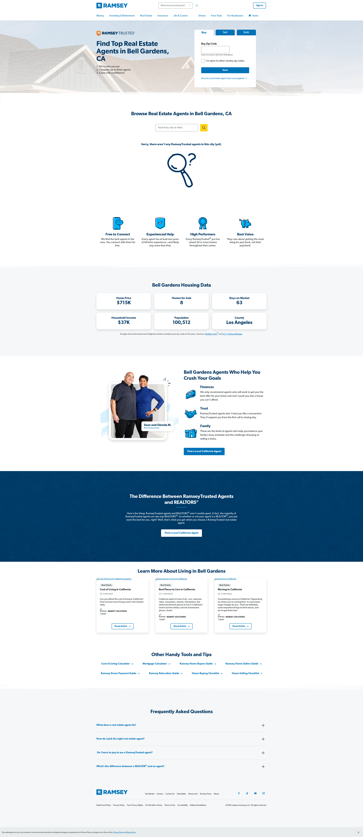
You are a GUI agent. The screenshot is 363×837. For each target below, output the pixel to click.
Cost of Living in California (115, 589)
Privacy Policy (118, 832)
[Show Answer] (263, 725)
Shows (202, 16)
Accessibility (182, 805)
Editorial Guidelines (198, 805)
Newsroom (193, 794)
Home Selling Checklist (245, 673)
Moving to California (230, 589)
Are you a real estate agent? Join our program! (223, 78)
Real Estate (146, 16)
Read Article (121, 626)
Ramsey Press (205, 794)
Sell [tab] (225, 32)
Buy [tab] (203, 32)
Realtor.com (211, 334)
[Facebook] (239, 793)
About (216, 794)
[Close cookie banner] (358, 832)
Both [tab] (246, 32)
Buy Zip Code (209, 44)
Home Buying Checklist (205, 673)
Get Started (149, 794)
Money (100, 16)
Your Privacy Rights (135, 805)
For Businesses (235, 16)
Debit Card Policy (103, 805)
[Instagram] (264, 793)
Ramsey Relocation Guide (164, 673)
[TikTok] (247, 793)
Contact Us (170, 794)
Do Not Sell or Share (153, 805)
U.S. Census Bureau (232, 334)
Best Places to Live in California (177, 589)
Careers (160, 794)
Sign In (259, 5)
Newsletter (181, 794)
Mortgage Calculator (155, 664)
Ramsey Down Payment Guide (118, 673)
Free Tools (216, 16)
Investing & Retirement (122, 16)
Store (255, 16)
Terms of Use (131, 832)
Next (225, 70)
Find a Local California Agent (204, 451)
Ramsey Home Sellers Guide (241, 664)
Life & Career (181, 16)
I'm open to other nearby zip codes (225, 61)
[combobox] (179, 6)
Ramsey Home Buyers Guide (196, 664)
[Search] (197, 6)
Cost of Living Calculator (115, 664)
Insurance (163, 16)
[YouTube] (255, 793)
